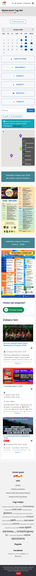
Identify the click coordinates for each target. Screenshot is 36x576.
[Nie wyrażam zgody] (34, 570)
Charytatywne (20, 59)
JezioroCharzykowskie (17, 513)
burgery (20, 506)
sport (28, 527)
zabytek (27, 535)
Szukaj (32, 110)
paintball (8, 520)
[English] (14, 476)
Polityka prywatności (18, 489)
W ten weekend (15, 116)
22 (26, 46)
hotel (19, 509)
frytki (14, 509)
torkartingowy (25, 531)
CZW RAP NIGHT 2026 (13, 386)
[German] (17, 476)
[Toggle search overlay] (12, 3)
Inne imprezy (20, 67)
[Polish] (19, 476)
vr (8, 535)
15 (26, 43)
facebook (23, 553)
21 (21, 46)
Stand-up (20, 102)
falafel (10, 509)
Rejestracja (28, 3)
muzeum (30, 516)
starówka (7, 531)
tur (6, 535)
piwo (23, 520)
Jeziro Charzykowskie (28, 513)
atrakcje (9, 506)
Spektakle (20, 93)
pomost (16, 524)
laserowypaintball (15, 516)
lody (21, 516)
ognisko (4, 520)
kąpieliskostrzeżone (6, 516)
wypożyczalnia (13, 535)
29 (26, 49)
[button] (11, 156)
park (13, 520)
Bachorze (14, 506)
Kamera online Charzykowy (18, 497)
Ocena (5, 116)
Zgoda (18, 573)
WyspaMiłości (20, 535)
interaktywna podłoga (26, 509)
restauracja (31, 524)
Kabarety (20, 76)
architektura (4, 506)
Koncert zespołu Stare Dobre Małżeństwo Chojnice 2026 (16, 344)
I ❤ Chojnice (18, 556)
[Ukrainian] (21, 476)
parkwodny (18, 520)
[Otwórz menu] (33, 3)
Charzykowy (28, 506)
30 (31, 49)
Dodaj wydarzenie (18, 21)
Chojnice (6, 509)
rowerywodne (8, 527)
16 (31, 43)
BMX (17, 506)
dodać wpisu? (17, 126)
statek (15, 532)
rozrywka (13, 527)
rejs (28, 524)
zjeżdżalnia (18, 538)
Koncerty (20, 84)
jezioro (8, 512)
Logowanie (19, 3)
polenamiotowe (5, 524)
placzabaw (29, 520)
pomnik (10, 524)
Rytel (17, 527)
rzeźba (21, 527)
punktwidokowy (23, 524)
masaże (24, 516)
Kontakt (18, 485)
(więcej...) (18, 363)
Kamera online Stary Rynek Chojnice (18, 493)
